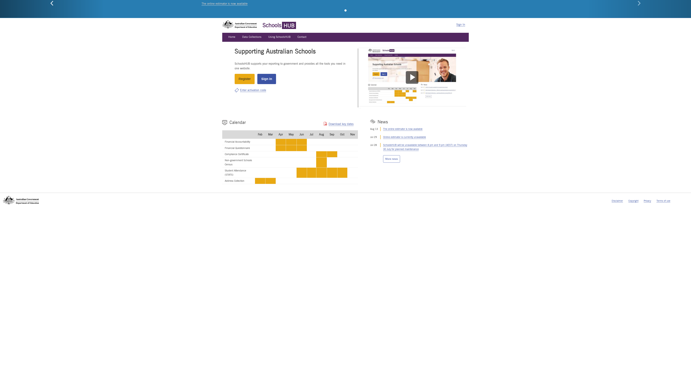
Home (231, 37)
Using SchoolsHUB (279, 37)
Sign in (266, 79)
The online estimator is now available (225, 3)
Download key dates (341, 124)
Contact (301, 37)
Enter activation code (253, 90)
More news (391, 158)
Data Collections (251, 37)
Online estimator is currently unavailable (404, 137)
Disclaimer (617, 200)
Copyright (633, 200)
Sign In (460, 24)
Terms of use (663, 200)
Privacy (647, 200)
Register (245, 79)
